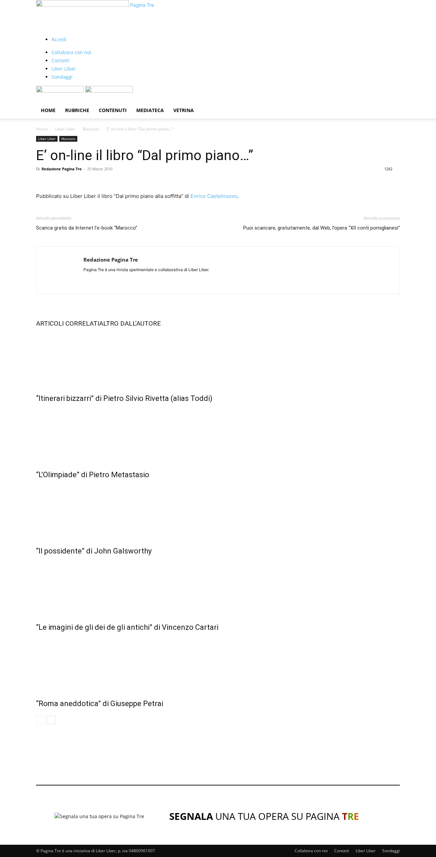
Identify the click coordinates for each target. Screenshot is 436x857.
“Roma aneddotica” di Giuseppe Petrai (99, 703)
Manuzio (91, 129)
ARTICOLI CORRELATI (67, 323)
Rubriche (77, 110)
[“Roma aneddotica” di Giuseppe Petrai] (218, 663)
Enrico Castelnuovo (213, 196)
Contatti (60, 60)
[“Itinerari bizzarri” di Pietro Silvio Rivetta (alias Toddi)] (218, 358)
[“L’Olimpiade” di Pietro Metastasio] (218, 435)
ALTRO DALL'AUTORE (130, 323)
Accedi (58, 39)
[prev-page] (40, 720)
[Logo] (60, 91)
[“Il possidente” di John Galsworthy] (218, 511)
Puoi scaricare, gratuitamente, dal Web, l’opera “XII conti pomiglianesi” (321, 228)
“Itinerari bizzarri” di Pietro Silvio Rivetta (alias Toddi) (124, 398)
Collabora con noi (71, 52)
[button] (392, 94)
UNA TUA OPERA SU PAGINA (264, 816)
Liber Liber (63, 68)
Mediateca (150, 110)
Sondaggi (62, 77)
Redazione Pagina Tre (62, 168)
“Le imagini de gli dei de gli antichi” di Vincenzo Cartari (127, 627)
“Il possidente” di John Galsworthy (94, 551)
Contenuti (113, 110)
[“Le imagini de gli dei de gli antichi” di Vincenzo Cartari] (218, 587)
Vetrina (183, 110)
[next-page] (51, 720)
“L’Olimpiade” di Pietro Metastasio (92, 474)
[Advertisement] (218, 751)
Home (48, 110)
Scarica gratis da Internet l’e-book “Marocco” (86, 228)
